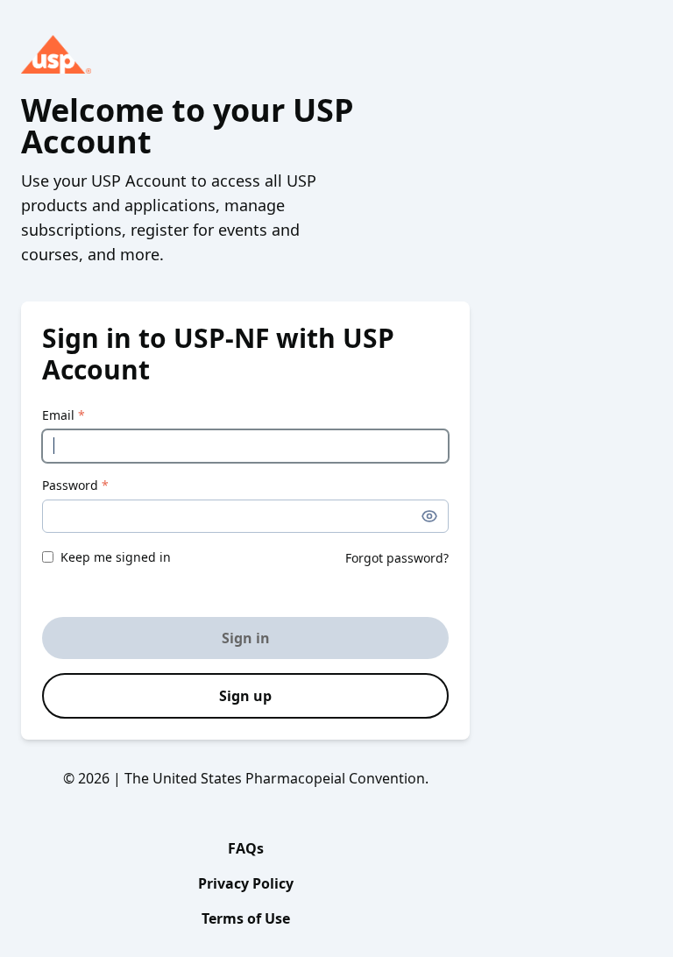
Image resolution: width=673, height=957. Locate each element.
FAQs (246, 848)
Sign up (245, 695)
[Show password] (429, 516)
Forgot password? (397, 557)
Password (75, 485)
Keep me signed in (115, 557)
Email (63, 415)
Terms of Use (246, 918)
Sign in (246, 638)
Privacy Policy (246, 883)
